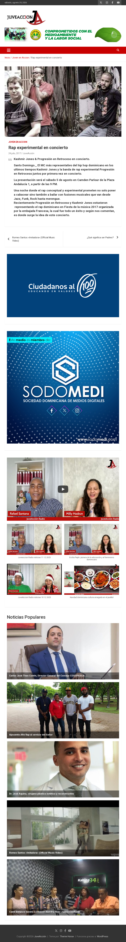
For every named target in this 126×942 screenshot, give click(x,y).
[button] (34, 543)
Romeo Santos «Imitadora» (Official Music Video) (33, 239)
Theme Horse (67, 936)
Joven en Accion (17, 142)
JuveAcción (28, 153)
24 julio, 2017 (14, 153)
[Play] (63, 489)
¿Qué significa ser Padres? (100, 237)
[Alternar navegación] (9, 50)
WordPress (102, 936)
